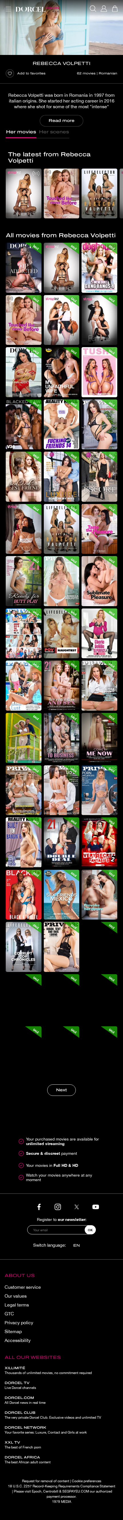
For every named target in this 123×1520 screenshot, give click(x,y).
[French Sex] (62, 999)
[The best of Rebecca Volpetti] (62, 581)
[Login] (103, 8)
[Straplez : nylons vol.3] (23, 194)
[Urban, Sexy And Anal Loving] (62, 947)
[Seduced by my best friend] (23, 477)
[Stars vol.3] (23, 999)
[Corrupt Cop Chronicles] (23, 947)
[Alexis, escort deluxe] (99, 477)
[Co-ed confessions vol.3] (62, 320)
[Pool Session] (99, 947)
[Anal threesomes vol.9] (99, 372)
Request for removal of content (45, 1481)
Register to (61, 1219)
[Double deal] (62, 842)
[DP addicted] (23, 268)
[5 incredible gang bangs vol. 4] (99, 268)
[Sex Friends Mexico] (62, 895)
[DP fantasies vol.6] (99, 686)
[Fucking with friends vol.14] (62, 425)
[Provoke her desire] (99, 895)
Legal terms (17, 1304)
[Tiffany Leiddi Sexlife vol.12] (23, 738)
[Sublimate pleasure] (99, 581)
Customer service (23, 1287)
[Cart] (114, 8)
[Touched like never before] (62, 194)
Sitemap (13, 1331)
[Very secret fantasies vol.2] (99, 842)
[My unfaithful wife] (62, 372)
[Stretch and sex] (62, 686)
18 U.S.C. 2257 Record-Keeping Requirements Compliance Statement (61, 1486)
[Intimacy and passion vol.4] (62, 790)
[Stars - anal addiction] (23, 372)
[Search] (93, 8)
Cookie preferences (86, 1481)
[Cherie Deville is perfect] (99, 633)
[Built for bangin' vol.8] (23, 842)
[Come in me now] (99, 738)
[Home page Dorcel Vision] (37, 8)
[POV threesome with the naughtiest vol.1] (62, 633)
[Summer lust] (23, 686)
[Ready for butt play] (23, 581)
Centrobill (50, 1491)
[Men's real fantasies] (99, 1051)
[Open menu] (7, 5)
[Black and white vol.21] (23, 895)
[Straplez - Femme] (99, 320)
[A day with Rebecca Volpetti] (99, 194)
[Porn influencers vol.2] (99, 790)
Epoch (36, 1491)
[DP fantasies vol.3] (23, 790)
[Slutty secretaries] (99, 425)
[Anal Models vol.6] (23, 1051)
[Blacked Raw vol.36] (23, 425)
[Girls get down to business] (62, 738)
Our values (16, 1295)
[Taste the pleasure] (99, 529)
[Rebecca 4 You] (62, 1051)
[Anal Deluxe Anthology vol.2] (99, 999)
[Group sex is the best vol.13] (23, 633)
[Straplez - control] (23, 529)
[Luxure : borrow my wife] (62, 477)
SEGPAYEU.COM (75, 1491)
